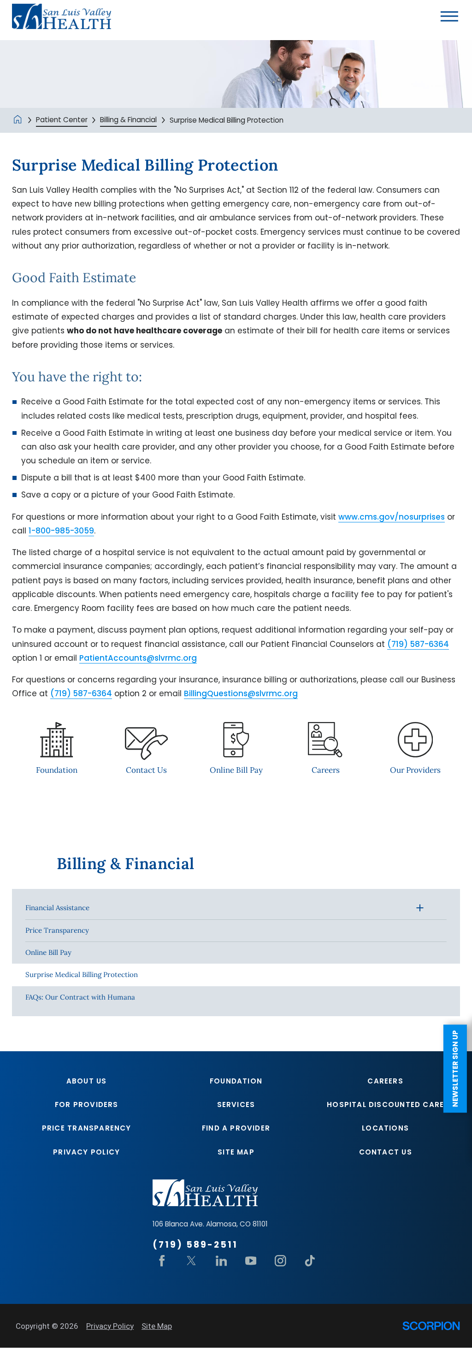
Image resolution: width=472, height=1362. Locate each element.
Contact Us (385, 1152)
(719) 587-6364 (418, 644)
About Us (86, 1081)
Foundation (236, 1081)
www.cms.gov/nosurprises (391, 516)
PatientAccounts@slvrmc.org (138, 657)
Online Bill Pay (48, 952)
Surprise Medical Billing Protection (81, 974)
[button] (449, 16)
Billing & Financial (128, 119)
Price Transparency (57, 930)
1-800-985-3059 (61, 530)
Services (236, 1104)
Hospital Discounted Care (385, 1104)
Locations (385, 1128)
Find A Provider (236, 1128)
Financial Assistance (57, 907)
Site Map (236, 1152)
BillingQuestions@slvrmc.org (241, 693)
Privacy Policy (86, 1152)
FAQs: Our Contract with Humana (80, 997)
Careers (385, 1081)
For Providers (86, 1104)
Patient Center (62, 119)
